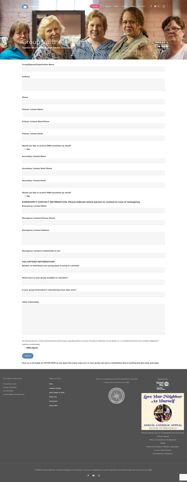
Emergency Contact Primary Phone (38, 218)
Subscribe (53, 405)
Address (26, 77)
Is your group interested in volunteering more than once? (49, 290)
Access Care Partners (162, 450)
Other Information (30, 302)
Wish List (53, 397)
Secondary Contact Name (34, 156)
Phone (25, 97)
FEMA (162, 443)
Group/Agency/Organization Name (38, 64)
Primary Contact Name (32, 109)
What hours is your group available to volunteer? (45, 278)
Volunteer (53, 401)
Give (51, 384)
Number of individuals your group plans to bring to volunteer (50, 266)
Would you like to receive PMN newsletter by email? (46, 147)
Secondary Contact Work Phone (37, 168)
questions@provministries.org (13, 394)
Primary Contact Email (32, 134)
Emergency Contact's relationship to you (41, 251)
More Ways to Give (56, 393)
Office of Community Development (162, 440)
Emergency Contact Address (35, 230)
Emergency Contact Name (34, 206)
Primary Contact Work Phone (35, 121)
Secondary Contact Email (34, 181)
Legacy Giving (55, 388)
